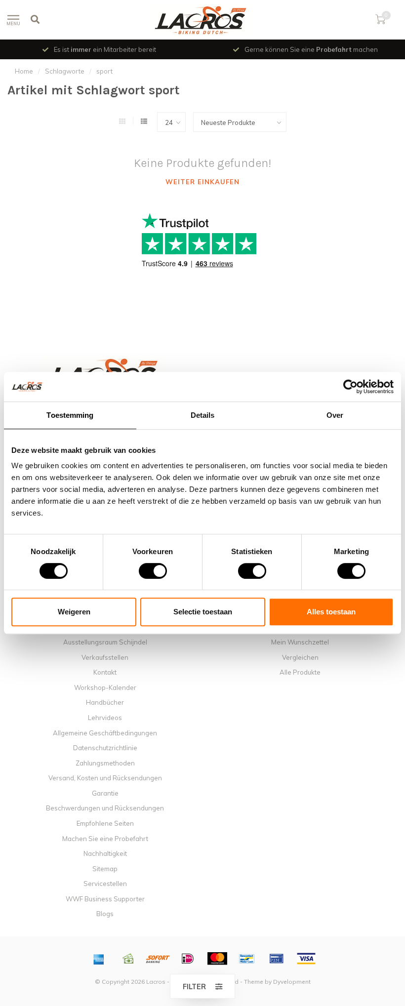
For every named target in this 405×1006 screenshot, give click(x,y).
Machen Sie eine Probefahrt (105, 839)
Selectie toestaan (202, 611)
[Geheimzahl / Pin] (276, 958)
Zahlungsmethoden (105, 763)
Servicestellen (105, 883)
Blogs (105, 914)
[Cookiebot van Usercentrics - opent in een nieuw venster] (350, 386)
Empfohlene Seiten (105, 823)
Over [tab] (334, 415)
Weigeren (74, 611)
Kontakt (105, 672)
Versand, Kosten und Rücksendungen (105, 778)
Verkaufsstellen (104, 657)
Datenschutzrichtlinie (105, 748)
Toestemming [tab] (69, 415)
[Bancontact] (247, 958)
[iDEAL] (187, 958)
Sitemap (105, 869)
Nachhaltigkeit (105, 853)
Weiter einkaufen (202, 182)
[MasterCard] (217, 958)
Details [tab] (203, 415)
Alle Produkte (300, 672)
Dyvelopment (292, 981)
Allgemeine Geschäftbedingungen (105, 733)
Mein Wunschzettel (300, 642)
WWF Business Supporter (105, 899)
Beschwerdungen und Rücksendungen (105, 808)
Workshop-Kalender (105, 687)
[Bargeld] (128, 958)
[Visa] (306, 958)
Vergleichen (300, 657)
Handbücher (105, 702)
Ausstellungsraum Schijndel (105, 642)
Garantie (105, 793)
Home (24, 71)
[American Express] (98, 958)
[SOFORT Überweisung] (158, 958)
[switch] (145, 571)
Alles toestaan (331, 611)
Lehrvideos (105, 718)
